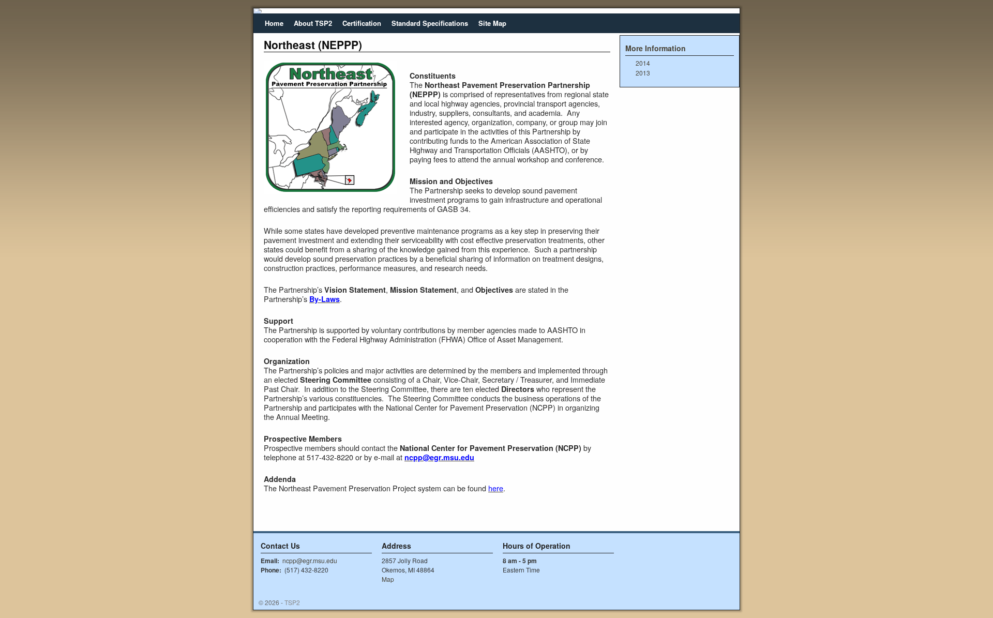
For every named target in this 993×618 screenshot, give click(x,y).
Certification (361, 23)
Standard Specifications (430, 23)
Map (388, 579)
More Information (655, 48)
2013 (643, 72)
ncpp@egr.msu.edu (309, 560)
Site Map (492, 23)
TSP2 (292, 602)
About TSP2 (313, 23)
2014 (643, 62)
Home (274, 23)
